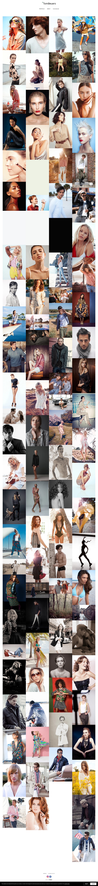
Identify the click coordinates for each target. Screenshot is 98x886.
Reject (86, 883)
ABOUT (48, 8)
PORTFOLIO (41, 8)
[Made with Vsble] (49, 879)
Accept (93, 883)
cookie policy (66, 883)
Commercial (56, 8)
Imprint (45, 873)
